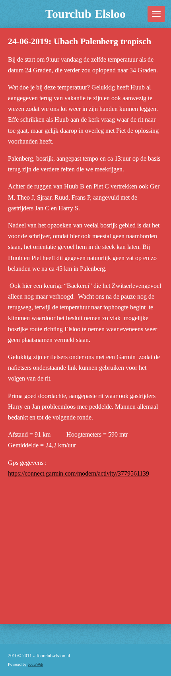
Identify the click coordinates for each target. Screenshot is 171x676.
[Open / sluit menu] (156, 14)
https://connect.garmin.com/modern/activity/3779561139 (78, 473)
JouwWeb (35, 664)
